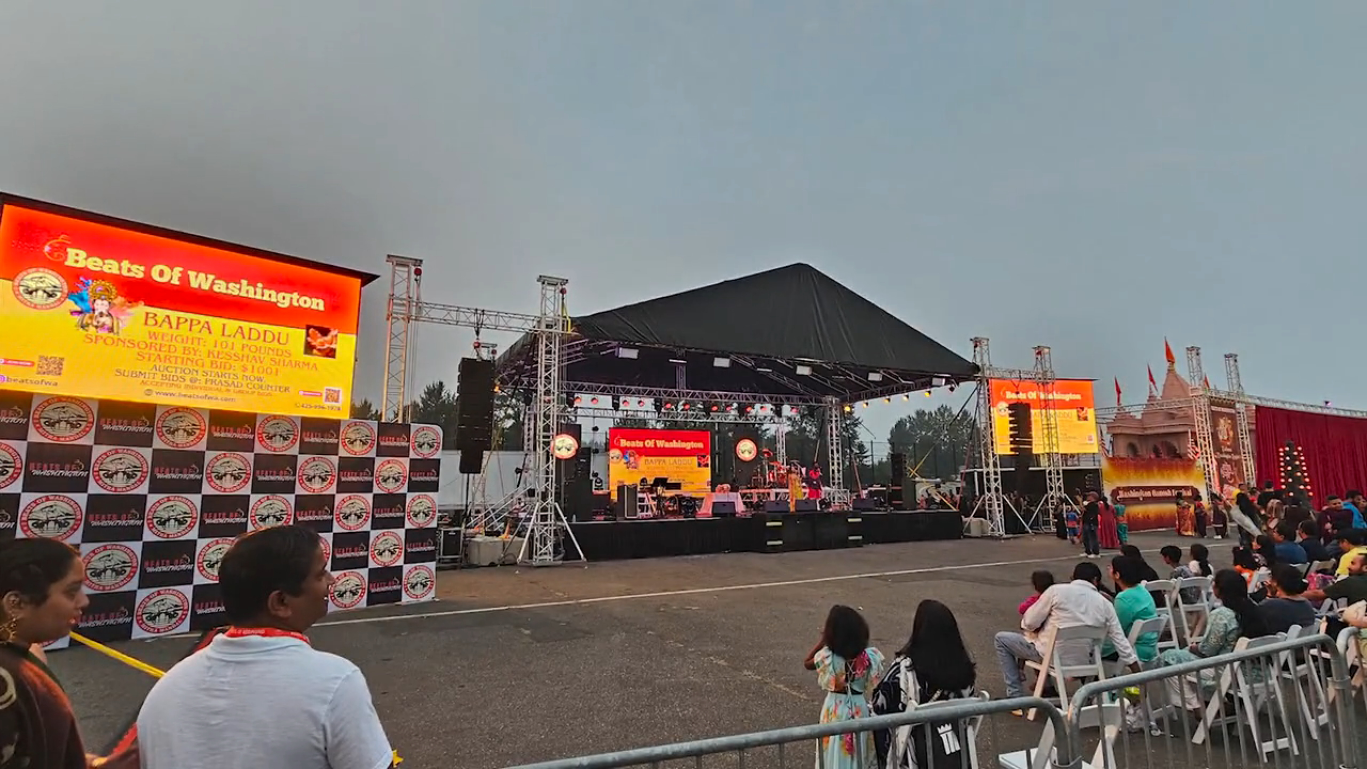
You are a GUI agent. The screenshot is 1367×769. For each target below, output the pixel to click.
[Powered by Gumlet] (1350, 760)
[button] (11, 760)
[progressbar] (87, 760)
